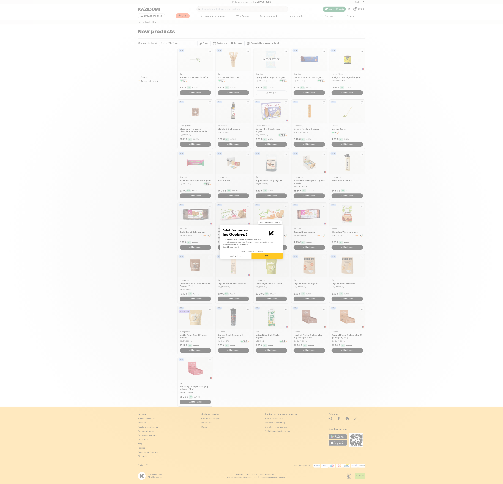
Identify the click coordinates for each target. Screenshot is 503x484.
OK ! (267, 256)
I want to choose (236, 256)
